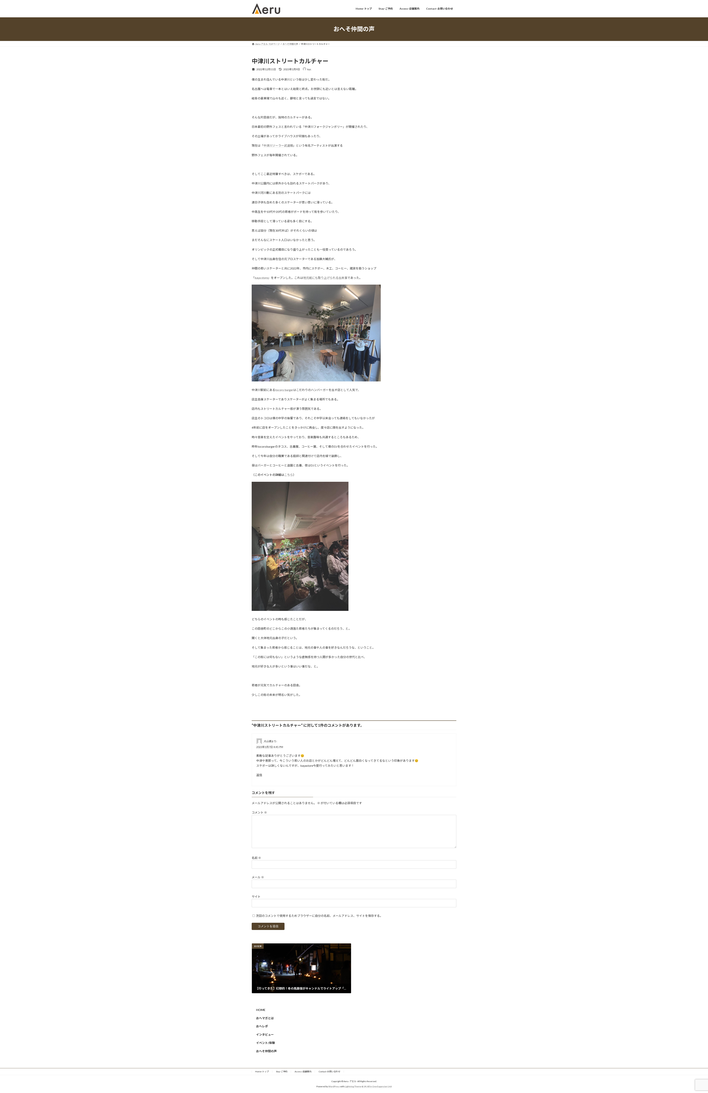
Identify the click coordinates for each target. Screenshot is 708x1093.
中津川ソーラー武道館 (278, 145)
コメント (259, 812)
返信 (259, 775)
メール (258, 877)
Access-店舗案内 (303, 1071)
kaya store (261, 277)
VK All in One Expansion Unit (378, 1086)
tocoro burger (284, 390)
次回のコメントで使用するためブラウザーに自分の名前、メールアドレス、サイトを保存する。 (319, 916)
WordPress (334, 1086)
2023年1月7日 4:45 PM (269, 746)
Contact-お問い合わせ (329, 1071)
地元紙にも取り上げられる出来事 (325, 277)
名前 (256, 857)
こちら (288, 474)
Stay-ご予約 (281, 1071)
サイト (256, 896)
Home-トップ (262, 1071)
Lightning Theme (353, 1086)
